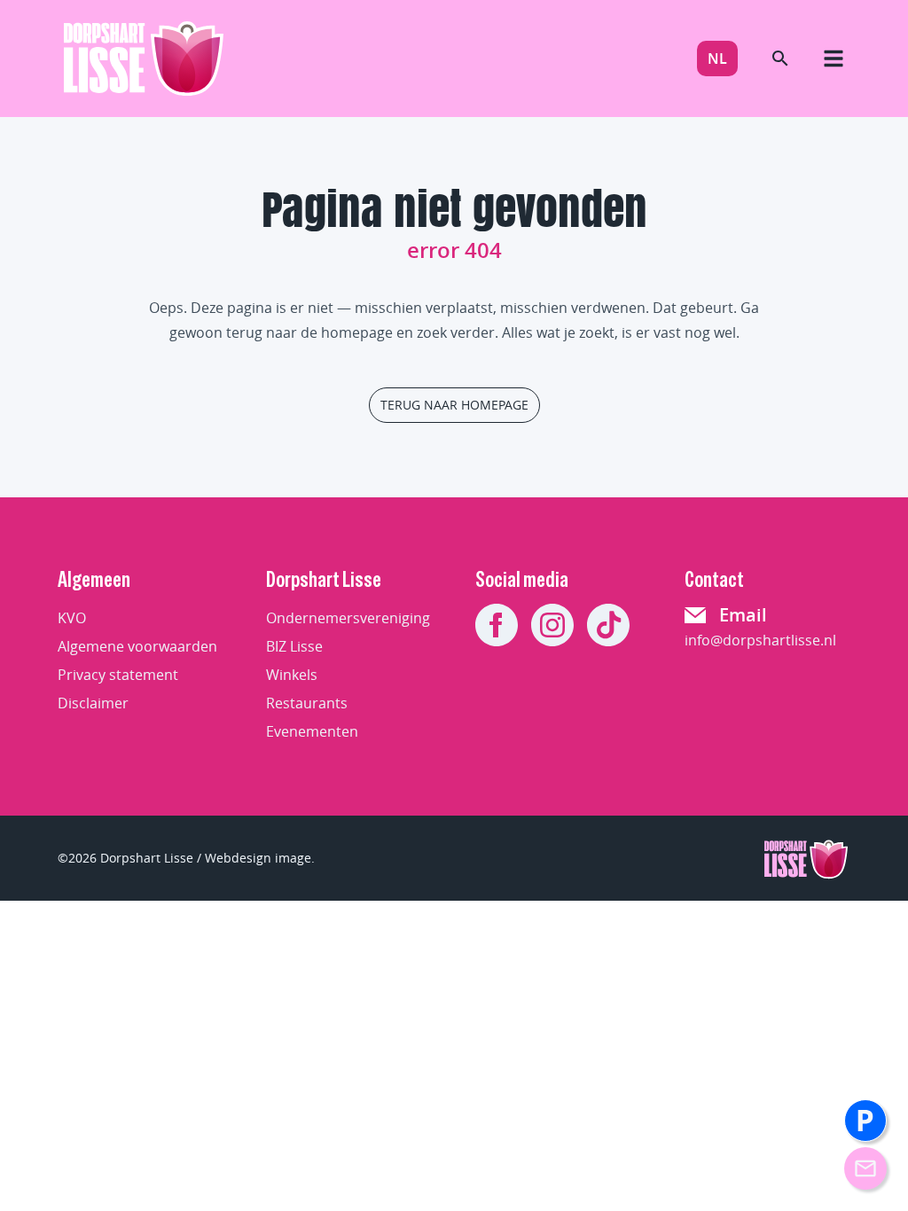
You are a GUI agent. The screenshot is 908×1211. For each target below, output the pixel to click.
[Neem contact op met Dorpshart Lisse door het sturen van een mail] (865, 1168)
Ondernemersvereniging (348, 618)
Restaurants (307, 703)
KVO (72, 618)
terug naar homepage (454, 404)
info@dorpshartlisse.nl (760, 640)
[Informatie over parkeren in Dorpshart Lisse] (865, 1120)
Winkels (291, 674)
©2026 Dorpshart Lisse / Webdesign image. (186, 857)
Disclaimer (93, 703)
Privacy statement (118, 674)
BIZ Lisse (294, 646)
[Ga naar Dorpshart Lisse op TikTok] (608, 625)
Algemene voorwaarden (137, 646)
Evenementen (312, 731)
